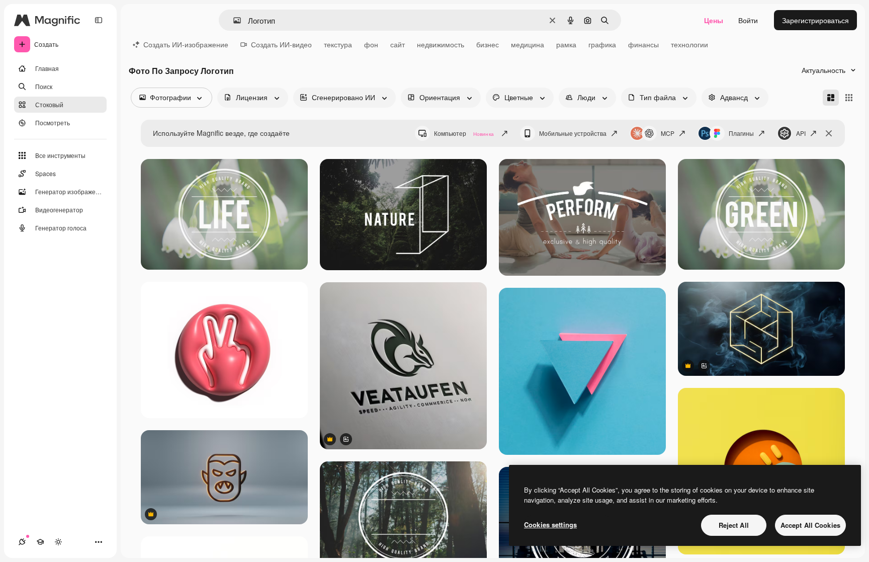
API (801, 133)
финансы (643, 44)
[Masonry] (831, 98)
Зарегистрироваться (815, 20)
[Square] (849, 98)
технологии (689, 44)
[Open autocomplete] (233, 20)
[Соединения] (22, 542)
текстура (338, 44)
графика (602, 44)
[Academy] (40, 542)
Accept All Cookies (810, 525)
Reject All (734, 525)
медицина (527, 44)
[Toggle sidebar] (99, 20)
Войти (748, 20)
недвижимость (440, 44)
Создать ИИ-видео (281, 44)
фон (371, 44)
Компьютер (464, 133)
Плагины (741, 133)
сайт (397, 44)
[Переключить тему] (58, 542)
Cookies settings (550, 524)
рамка (566, 44)
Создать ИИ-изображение (185, 44)
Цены (713, 20)
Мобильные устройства (572, 133)
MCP (667, 133)
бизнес (487, 44)
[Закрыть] (829, 133)
